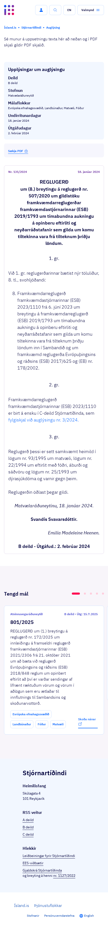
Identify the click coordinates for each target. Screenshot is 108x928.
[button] (41, 10)
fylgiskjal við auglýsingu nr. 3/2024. (43, 420)
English (89, 915)
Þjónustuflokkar (48, 905)
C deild (28, 834)
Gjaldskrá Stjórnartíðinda (42, 870)
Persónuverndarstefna (59, 915)
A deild (28, 820)
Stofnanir (33, 915)
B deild (28, 827)
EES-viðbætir (33, 863)
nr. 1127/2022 (64, 875)
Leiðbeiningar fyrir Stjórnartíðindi (49, 855)
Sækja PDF (15, 151)
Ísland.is (21, 905)
